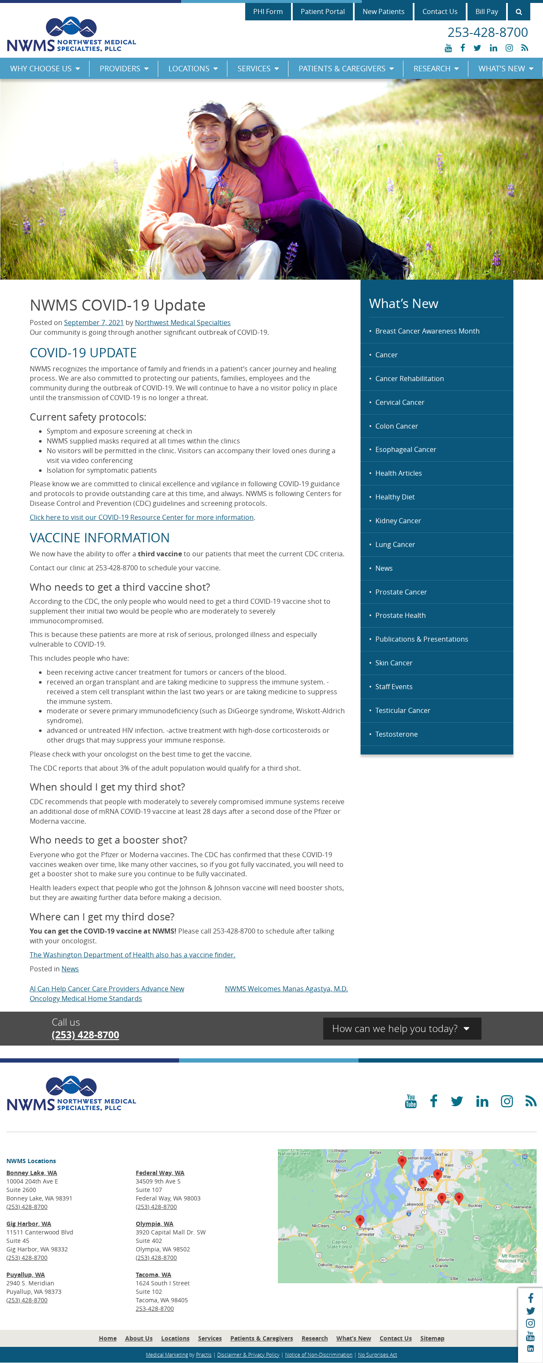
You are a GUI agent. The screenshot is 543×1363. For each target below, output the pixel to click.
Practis (204, 1354)
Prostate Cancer (401, 592)
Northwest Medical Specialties (183, 322)
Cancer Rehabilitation (409, 378)
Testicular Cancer (403, 710)
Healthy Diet (395, 497)
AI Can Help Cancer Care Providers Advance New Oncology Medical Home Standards (107, 993)
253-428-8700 (155, 1308)
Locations (189, 68)
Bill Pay (487, 11)
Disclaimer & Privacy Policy (248, 1354)
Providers (120, 68)
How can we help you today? (396, 1028)
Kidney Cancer (398, 520)
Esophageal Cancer (406, 449)
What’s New (353, 1338)
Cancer (386, 354)
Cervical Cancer (400, 402)
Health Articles (398, 473)
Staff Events (394, 686)
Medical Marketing (167, 1354)
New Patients (384, 11)
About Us (139, 1338)
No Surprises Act (377, 1354)
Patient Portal (323, 11)
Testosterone (396, 734)
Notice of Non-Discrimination (319, 1354)
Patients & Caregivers (342, 68)
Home (108, 1338)
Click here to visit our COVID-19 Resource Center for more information (142, 517)
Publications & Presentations (421, 639)
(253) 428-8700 (85, 1034)
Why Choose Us (41, 68)
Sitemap (432, 1338)
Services (254, 68)
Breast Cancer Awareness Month (427, 331)
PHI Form (268, 11)
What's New (502, 68)
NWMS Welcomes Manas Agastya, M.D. (286, 988)
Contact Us (440, 11)
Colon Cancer (396, 426)
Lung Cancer (395, 544)
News (384, 568)
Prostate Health (400, 615)
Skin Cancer (394, 662)
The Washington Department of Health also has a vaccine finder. (132, 954)
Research (432, 68)
